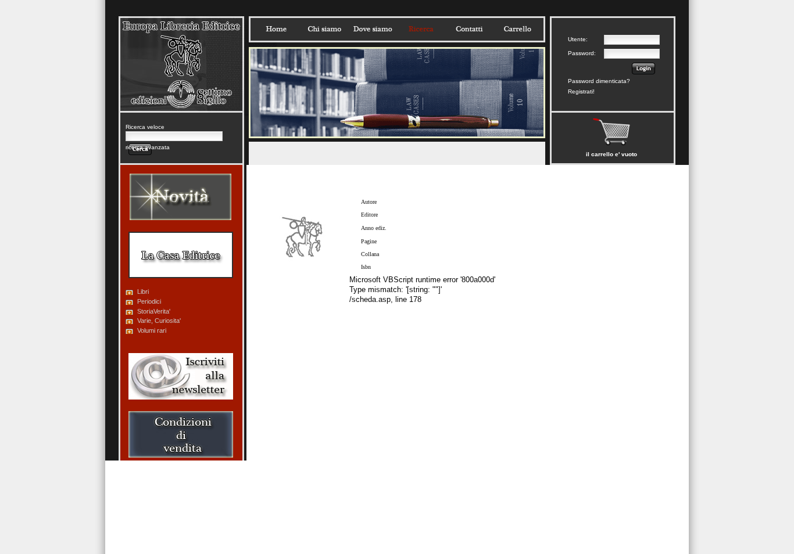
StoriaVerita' (153, 311)
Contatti (469, 29)
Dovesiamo (372, 29)
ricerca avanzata (148, 147)
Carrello (517, 29)
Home (276, 29)
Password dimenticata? (599, 81)
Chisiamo (324, 29)
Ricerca (421, 29)
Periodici (149, 301)
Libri (143, 291)
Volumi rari (151, 330)
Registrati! (581, 91)
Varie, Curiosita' (159, 320)
